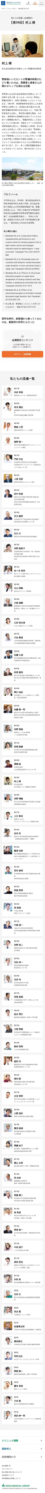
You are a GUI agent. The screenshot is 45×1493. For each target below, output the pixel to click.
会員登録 (35, 4)
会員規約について (8, 1475)
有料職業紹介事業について (11, 1478)
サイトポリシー (7, 1469)
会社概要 (5, 1466)
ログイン (28, 4)
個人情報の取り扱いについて (12, 1472)
